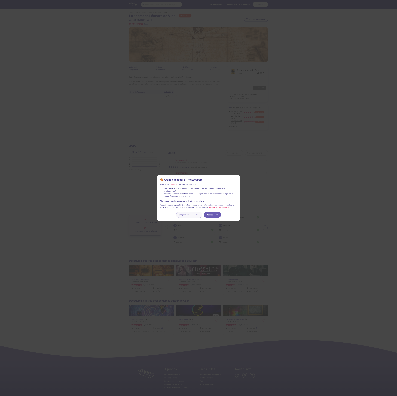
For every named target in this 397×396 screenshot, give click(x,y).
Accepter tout (212, 215)
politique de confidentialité (219, 207)
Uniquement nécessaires (189, 215)
